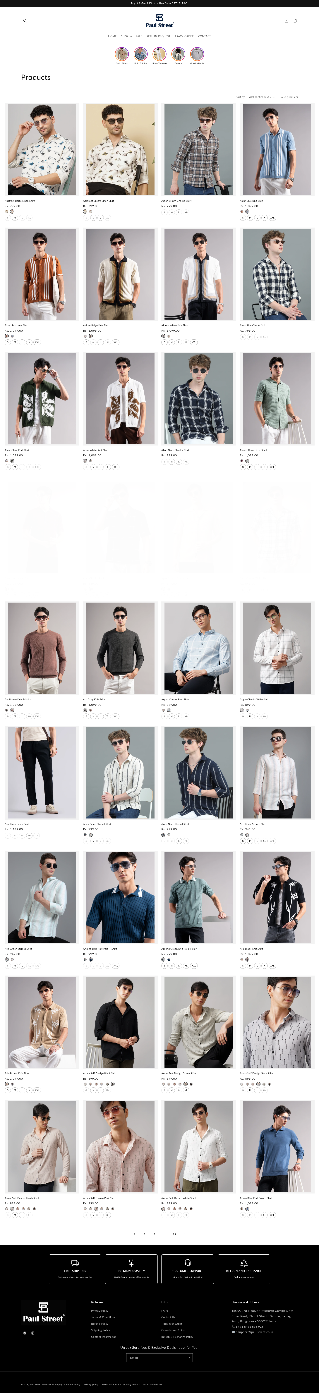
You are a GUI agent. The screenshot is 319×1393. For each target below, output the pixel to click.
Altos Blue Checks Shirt (253, 325)
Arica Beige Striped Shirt (97, 824)
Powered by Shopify (52, 1384)
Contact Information (103, 1336)
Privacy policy (91, 1384)
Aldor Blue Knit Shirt (252, 200)
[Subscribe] (188, 1358)
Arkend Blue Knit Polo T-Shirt (100, 948)
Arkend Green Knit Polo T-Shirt (179, 948)
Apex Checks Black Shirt (97, 578)
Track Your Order (171, 1323)
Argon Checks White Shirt (255, 699)
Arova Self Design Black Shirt (100, 1073)
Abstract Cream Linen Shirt (98, 200)
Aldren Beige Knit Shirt (96, 325)
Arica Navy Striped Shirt (175, 824)
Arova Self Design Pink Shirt (99, 1198)
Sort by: (241, 97)
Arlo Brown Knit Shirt (17, 1073)
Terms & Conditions (103, 1317)
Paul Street (35, 1384)
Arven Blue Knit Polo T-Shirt (256, 1198)
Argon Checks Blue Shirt (175, 699)
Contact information (152, 1384)
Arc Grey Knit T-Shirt (95, 699)
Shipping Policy (100, 1330)
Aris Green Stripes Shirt (18, 948)
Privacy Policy (99, 1310)
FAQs (164, 1310)
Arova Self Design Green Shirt (178, 1073)
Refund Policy (99, 1323)
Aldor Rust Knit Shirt (17, 325)
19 (174, 1234)
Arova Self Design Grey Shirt (256, 1073)
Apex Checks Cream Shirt (176, 578)
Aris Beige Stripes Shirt (253, 824)
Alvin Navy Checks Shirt (175, 450)
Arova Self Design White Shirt (178, 1198)
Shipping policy (130, 1384)
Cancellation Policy (173, 1330)
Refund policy (73, 1384)
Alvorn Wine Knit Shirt (18, 578)
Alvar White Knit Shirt (96, 450)
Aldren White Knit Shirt (174, 325)
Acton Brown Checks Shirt (176, 200)
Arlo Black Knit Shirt (251, 948)
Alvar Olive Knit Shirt (17, 450)
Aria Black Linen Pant (17, 824)
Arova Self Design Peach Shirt (22, 1198)
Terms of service (110, 1384)
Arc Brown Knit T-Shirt (18, 699)
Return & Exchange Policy (177, 1336)
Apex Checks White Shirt (254, 578)
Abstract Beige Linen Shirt (20, 200)
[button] (25, 21)
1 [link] (135, 1234)
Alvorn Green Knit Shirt (253, 450)
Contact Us (168, 1317)
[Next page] (184, 1234)
